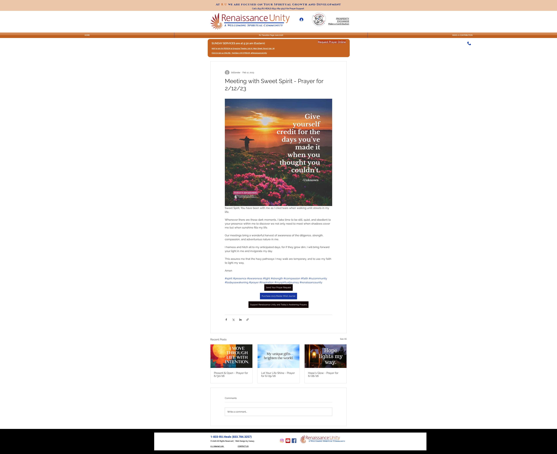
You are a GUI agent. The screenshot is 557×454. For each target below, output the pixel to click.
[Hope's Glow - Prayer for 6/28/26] (326, 356)
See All (343, 339)
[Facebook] (294, 440)
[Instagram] (282, 440)
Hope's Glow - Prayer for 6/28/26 (323, 374)
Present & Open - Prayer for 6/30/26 (231, 374)
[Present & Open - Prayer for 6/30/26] (231, 356)
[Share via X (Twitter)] (233, 319)
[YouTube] (288, 440)
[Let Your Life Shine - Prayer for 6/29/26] (279, 356)
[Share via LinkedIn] (240, 319)
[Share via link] (247, 319)
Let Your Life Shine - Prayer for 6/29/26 (278, 374)
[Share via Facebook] (226, 319)
